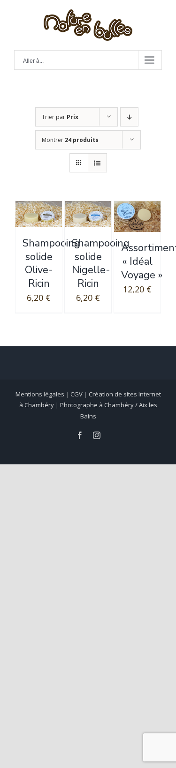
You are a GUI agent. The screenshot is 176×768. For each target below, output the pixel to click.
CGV (76, 394)
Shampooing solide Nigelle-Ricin (101, 263)
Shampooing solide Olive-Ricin (51, 263)
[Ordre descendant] (129, 117)
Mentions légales (39, 394)
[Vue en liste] (97, 163)
